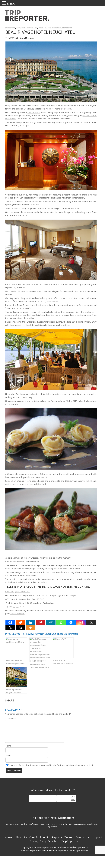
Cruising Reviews (12, 824)
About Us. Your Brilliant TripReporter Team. (43, 837)
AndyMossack (27, 38)
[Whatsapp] (61, 622)
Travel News (66, 824)
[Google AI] (20, 627)
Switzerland (10, 27)
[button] (4, 3)
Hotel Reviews (44, 27)
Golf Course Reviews (37, 824)
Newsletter (67, 27)
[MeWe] (51, 622)
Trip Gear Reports (53, 824)
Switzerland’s (33, 112)
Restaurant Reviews (79, 824)
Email (8, 755)
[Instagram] (81, 622)
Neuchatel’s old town (15, 291)
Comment (11, 718)
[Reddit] (20, 622)
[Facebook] (10, 622)
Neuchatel (56, 27)
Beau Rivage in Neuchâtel (17, 591)
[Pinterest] (40, 622)
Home (8, 837)
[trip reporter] (28, 20)
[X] (91, 622)
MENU (11, 3)
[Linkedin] (30, 622)
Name (8, 745)
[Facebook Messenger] (71, 622)
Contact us (83, 837)
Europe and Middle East (26, 27)
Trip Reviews (52, 827)
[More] (30, 627)
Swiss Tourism (17, 613)
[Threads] (10, 627)
